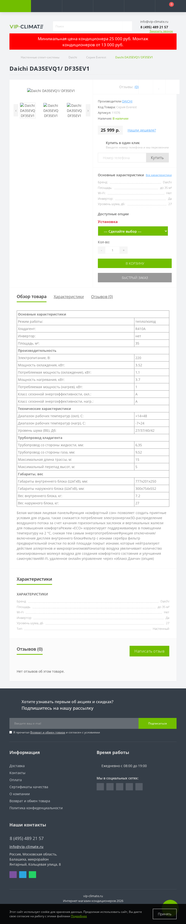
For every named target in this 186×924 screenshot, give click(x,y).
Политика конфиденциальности (36, 808)
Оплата (15, 780)
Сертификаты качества (28, 787)
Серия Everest (96, 57)
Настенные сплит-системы (40, 57)
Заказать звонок (161, 31)
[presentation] (16, 110)
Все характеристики (159, 175)
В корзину (135, 263)
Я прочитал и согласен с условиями (56, 732)
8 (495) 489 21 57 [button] (27, 838)
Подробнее (79, 916)
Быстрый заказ (135, 277)
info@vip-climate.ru (26, 846)
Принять (164, 914)
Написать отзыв (149, 651)
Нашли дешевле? (142, 130)
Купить (157, 157)
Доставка (17, 765)
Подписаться (157, 723)
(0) (137, 87)
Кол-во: (104, 242)
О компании (19, 794)
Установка (108, 221)
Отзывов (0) (102, 296)
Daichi (73, 57)
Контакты (17, 772)
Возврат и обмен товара (47, 732)
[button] (77, 6)
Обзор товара (31, 296)
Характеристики (69, 296)
